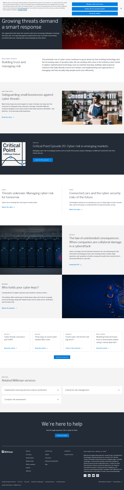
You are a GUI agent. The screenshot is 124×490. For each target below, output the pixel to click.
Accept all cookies (94, 13)
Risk (46, 464)
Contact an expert (62, 435)
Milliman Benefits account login (104, 481)
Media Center (30, 461)
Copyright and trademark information (9, 481)
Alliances (28, 471)
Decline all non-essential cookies (95, 9)
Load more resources (62, 357)
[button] (16, 341)
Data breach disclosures (49, 481)
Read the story (7, 117)
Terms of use (19, 481)
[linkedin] (89, 475)
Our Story (28, 454)
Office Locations (30, 464)
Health (47, 454)
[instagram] (97, 475)
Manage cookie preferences (94, 4)
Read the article (9, 348)
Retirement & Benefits (51, 461)
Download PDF (74, 265)
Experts (28, 468)
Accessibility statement (60, 481)
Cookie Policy (23, 10)
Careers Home (68, 454)
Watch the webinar (8, 308)
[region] (62, 8)
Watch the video (7, 207)
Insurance (48, 458)
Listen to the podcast (42, 160)
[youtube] (93, 475)
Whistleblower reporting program (37, 481)
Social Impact (30, 458)
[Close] (121, 8)
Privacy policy (26, 481)
